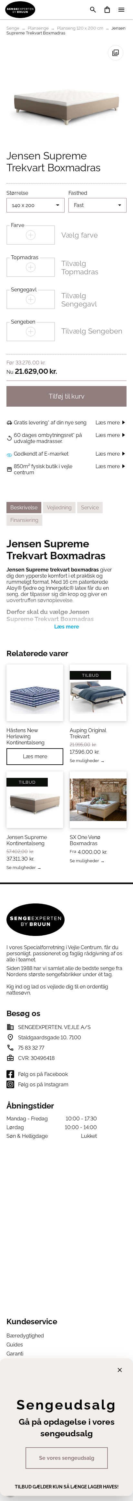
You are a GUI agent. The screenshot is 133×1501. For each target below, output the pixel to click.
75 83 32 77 (31, 1048)
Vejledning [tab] (59, 508)
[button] (115, 53)
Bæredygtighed (25, 1336)
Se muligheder (84, 761)
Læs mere (35, 756)
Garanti (14, 1354)
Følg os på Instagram (43, 1084)
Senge (12, 28)
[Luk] (120, 1370)
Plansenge (38, 28)
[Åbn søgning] (93, 10)
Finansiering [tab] (24, 520)
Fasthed (77, 193)
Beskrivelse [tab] (23, 508)
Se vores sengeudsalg (66, 1458)
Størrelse (17, 193)
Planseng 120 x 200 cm (80, 28)
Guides (14, 1345)
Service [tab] (90, 508)
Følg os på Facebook (43, 1074)
